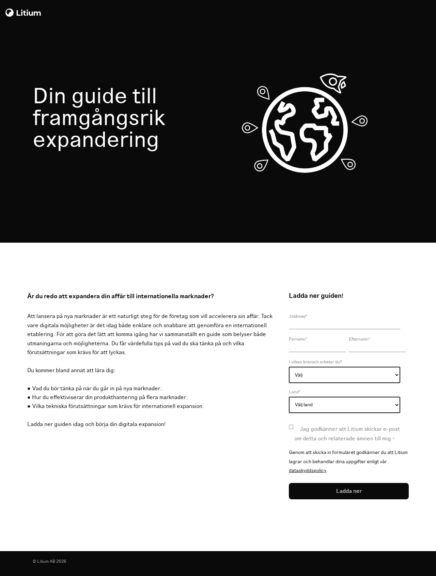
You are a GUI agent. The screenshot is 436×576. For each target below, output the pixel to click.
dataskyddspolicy (307, 470)
